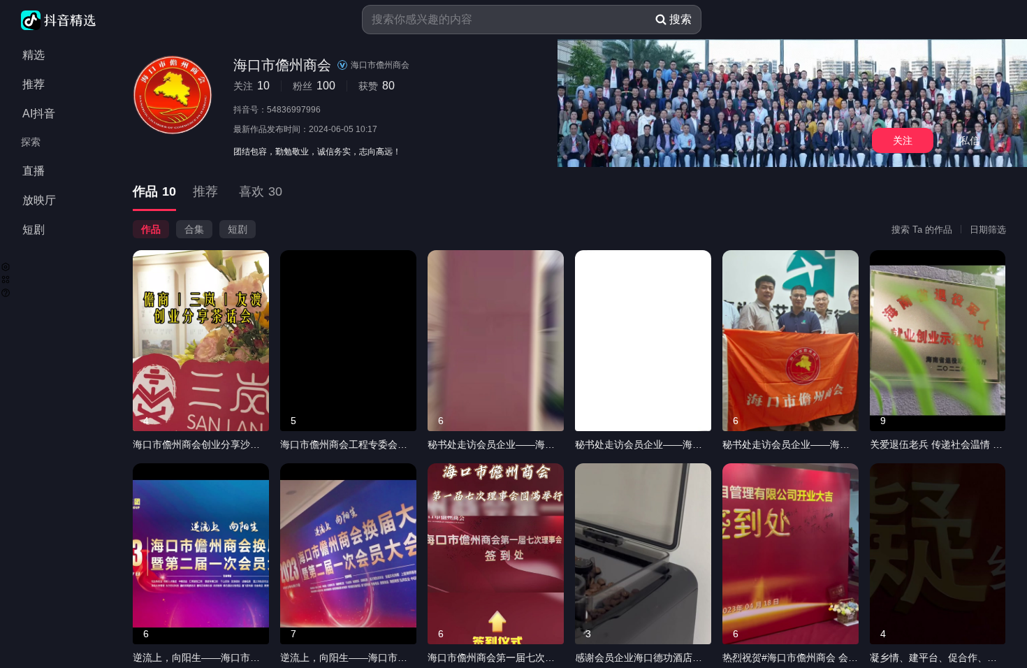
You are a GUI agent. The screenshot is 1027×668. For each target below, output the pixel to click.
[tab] (154, 192)
